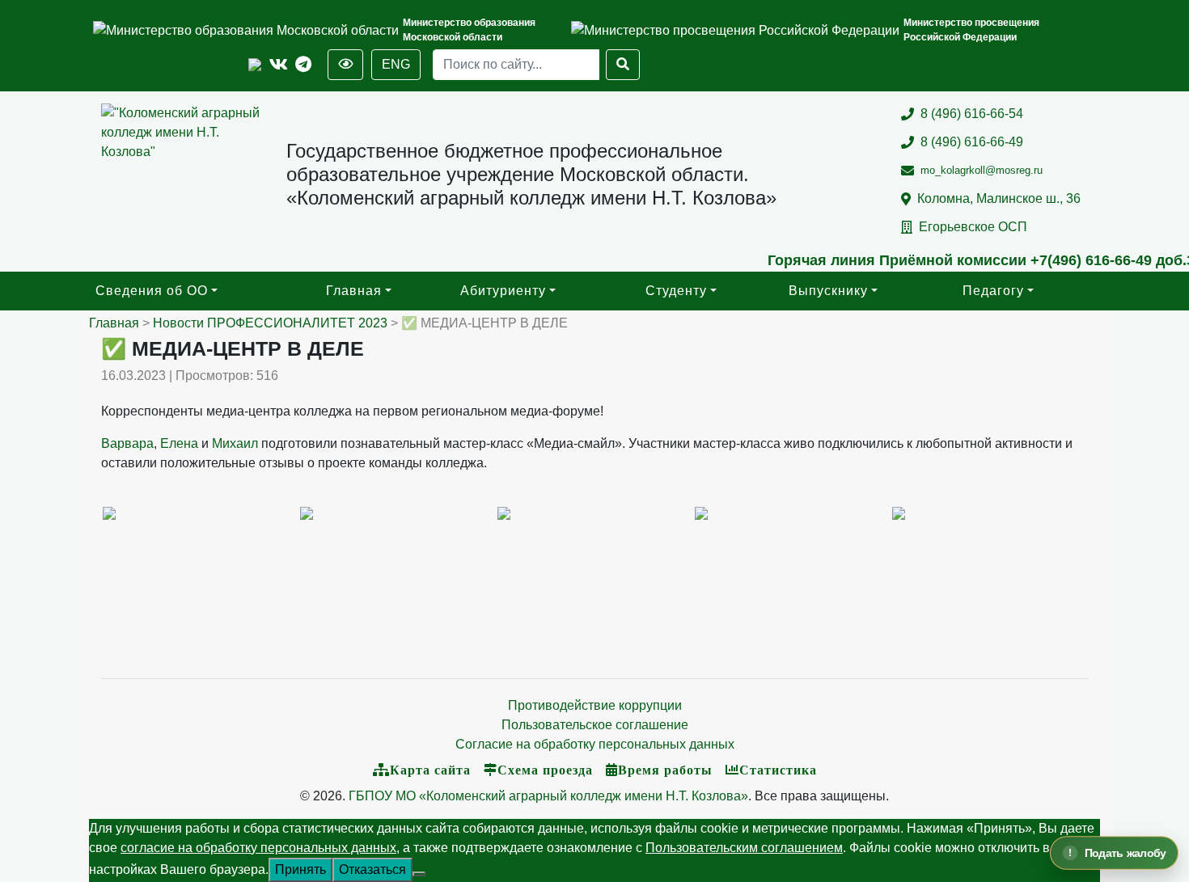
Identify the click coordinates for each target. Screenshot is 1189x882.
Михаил (235, 443)
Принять (300, 869)
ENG (396, 64)
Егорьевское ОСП (973, 227)
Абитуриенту (503, 291)
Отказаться (372, 869)
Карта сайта (430, 769)
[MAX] (254, 65)
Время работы (665, 769)
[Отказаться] (419, 873)
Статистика (778, 769)
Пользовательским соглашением (744, 848)
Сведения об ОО (151, 291)
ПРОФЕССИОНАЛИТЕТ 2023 (297, 323)
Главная (354, 291)
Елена (179, 443)
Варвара (127, 443)
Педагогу (993, 291)
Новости (178, 323)
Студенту (676, 291)
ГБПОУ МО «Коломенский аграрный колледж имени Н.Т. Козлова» (548, 796)
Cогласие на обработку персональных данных (594, 744)
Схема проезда (545, 769)
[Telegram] (303, 65)
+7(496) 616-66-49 (1073, 260)
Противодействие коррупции (595, 705)
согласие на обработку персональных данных (258, 848)
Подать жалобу (1125, 852)
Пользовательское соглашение (594, 725)
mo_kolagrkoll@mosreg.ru (981, 170)
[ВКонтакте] (278, 65)
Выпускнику (828, 291)
